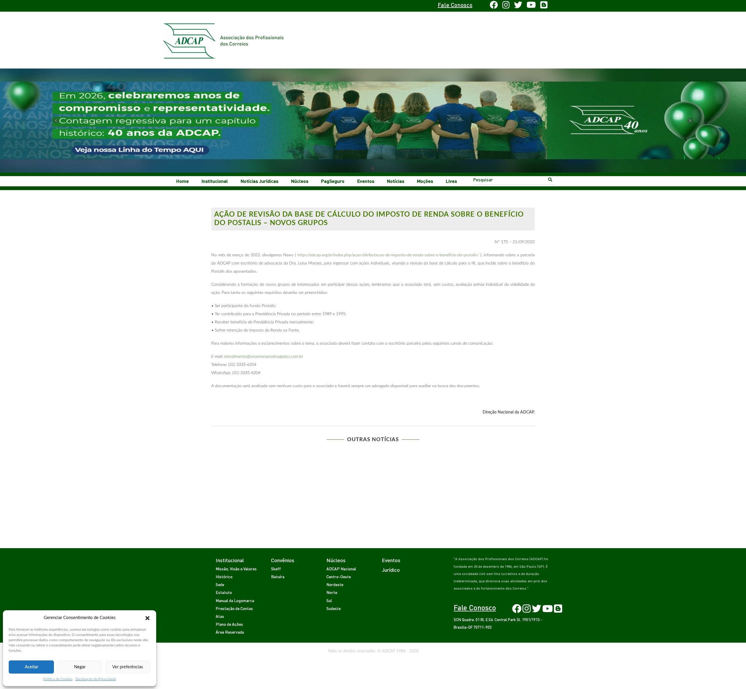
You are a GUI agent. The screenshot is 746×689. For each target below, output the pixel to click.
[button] (147, 618)
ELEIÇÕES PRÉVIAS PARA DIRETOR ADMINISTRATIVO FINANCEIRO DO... (331, 460)
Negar (79, 667)
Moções (425, 181)
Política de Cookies (58, 679)
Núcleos (299, 181)
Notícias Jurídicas (259, 181)
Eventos (365, 181)
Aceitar (31, 667)
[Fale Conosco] (229, 6)
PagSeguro (332, 181)
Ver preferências (127, 667)
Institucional (215, 181)
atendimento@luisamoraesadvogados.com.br (263, 357)
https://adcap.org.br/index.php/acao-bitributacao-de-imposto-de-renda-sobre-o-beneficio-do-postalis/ (388, 255)
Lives (451, 181)
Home (182, 181)
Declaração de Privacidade (95, 679)
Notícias (395, 181)
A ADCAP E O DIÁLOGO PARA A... (248, 455)
